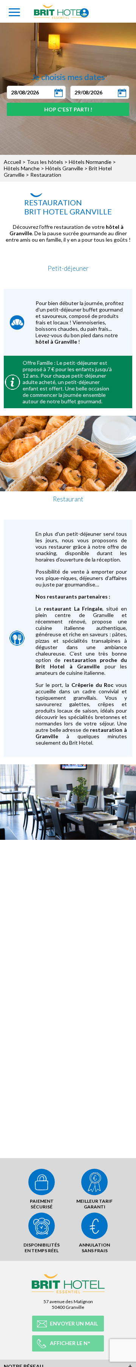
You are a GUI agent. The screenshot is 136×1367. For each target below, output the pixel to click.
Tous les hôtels (45, 162)
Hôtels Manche (22, 168)
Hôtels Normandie (90, 162)
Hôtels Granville (64, 168)
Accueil (12, 162)
